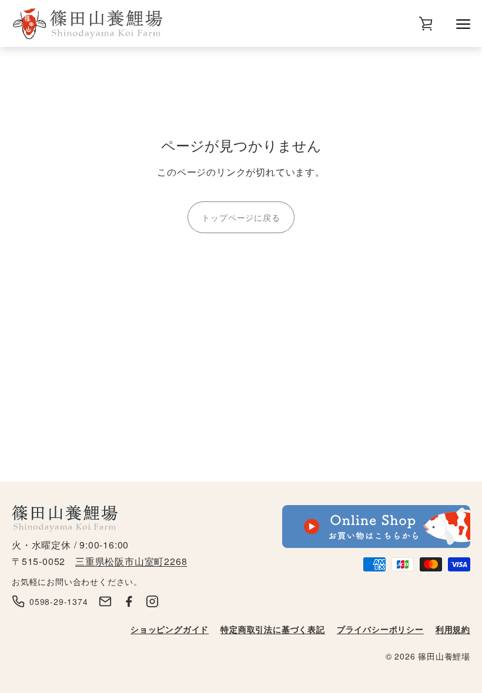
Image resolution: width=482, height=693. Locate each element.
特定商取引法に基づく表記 (272, 629)
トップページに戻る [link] (241, 217)
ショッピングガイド (169, 629)
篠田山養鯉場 (444, 656)
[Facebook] (128, 601)
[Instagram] (152, 601)
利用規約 (453, 629)
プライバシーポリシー (380, 629)
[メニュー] (463, 23)
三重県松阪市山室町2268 (131, 561)
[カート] (426, 23)
